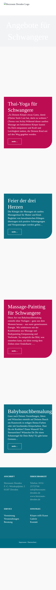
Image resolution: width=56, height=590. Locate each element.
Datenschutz (32, 542)
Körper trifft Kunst (39, 515)
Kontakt (34, 522)
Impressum (22, 542)
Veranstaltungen (11, 518)
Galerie (33, 518)
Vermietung (9, 515)
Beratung (8, 522)
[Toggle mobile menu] (51, 9)
